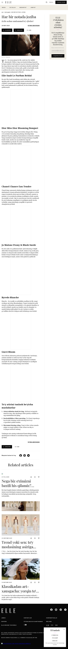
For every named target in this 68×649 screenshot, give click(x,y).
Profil (51, 2)
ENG (56, 625)
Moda (4, 7)
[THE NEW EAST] (21, 506)
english (54, 640)
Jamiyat (33, 7)
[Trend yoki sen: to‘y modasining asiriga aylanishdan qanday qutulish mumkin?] (21, 525)
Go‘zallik (13, 7)
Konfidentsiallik (51, 618)
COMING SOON (61, 2)
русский (55, 638)
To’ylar (7, 12)
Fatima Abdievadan (34, 25)
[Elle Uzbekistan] (8, 2)
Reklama (49, 621)
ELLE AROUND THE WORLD (9, 625)
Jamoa (3, 618)
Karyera (4, 621)
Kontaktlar (28, 618)
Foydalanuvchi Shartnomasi (33, 621)
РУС (52, 625)
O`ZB (47, 625)
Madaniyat (23, 7)
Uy (2, 12)
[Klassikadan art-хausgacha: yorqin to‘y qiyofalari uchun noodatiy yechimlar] (21, 569)
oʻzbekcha (55, 635)
